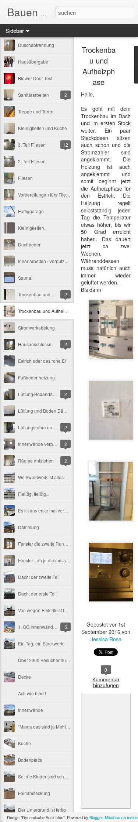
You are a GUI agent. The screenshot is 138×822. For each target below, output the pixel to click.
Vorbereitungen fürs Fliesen (45, 194)
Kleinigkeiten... (32, 228)
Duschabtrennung (36, 45)
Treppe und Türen (35, 111)
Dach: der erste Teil (37, 593)
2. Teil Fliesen (32, 161)
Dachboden (30, 244)
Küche (24, 743)
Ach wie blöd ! (32, 693)
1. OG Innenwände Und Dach (47, 627)
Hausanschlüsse (35, 344)
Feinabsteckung (34, 793)
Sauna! (25, 277)
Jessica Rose (106, 639)
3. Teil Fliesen (32, 144)
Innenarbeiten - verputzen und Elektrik (56, 261)
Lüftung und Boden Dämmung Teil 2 (54, 410)
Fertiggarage (31, 211)
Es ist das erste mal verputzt (46, 510)
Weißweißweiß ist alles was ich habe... (56, 477)
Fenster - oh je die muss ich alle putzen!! (58, 560)
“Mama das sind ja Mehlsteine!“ (49, 726)
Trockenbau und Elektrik (42, 294)
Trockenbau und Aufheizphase (48, 311)
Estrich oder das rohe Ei (42, 361)
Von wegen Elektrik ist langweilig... (52, 610)
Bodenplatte (30, 760)
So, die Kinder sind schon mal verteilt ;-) (57, 776)
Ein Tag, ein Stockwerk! (41, 643)
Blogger (96, 817)
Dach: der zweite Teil (39, 577)
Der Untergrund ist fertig (42, 809)
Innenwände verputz (38, 444)
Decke (24, 676)
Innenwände (30, 710)
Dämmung (28, 527)
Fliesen (25, 178)
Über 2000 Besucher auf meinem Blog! (57, 660)
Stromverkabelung (36, 327)
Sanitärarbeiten (33, 95)
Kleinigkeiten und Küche (42, 128)
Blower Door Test (35, 78)
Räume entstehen (36, 460)
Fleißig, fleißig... (33, 494)
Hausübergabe (33, 61)
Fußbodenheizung (36, 377)
